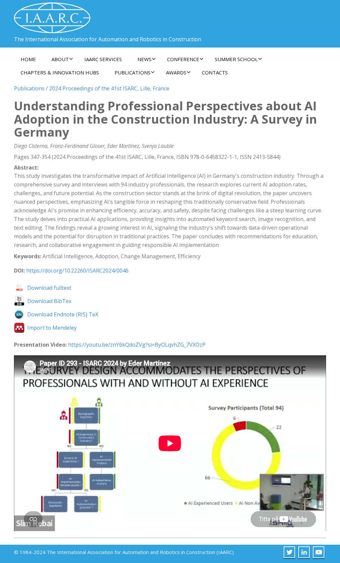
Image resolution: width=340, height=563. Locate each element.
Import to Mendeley (52, 327)
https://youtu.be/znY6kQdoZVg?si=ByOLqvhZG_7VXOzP (137, 344)
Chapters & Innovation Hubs (60, 72)
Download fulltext (49, 287)
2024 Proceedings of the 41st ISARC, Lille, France (109, 88)
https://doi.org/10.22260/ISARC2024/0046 (77, 270)
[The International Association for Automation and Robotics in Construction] (52, 15)
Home (28, 59)
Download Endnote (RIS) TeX (62, 314)
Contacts (215, 72)
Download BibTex (49, 301)
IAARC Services (103, 59)
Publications (29, 88)
